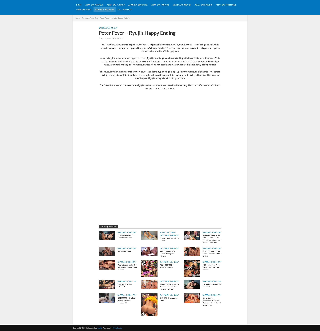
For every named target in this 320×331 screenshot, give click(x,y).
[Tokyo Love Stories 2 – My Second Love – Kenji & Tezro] (107, 264)
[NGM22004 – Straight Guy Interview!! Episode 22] (107, 297)
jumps (155, 58)
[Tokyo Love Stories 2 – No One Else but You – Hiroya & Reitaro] (149, 284)
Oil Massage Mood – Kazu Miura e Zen (126, 236)
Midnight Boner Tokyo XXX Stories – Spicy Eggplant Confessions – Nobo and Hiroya (212, 238)
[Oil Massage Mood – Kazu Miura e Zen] (107, 235)
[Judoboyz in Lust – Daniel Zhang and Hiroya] (149, 251)
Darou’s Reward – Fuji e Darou (169, 239)
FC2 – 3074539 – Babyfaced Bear (166, 266)
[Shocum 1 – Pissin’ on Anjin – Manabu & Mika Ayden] (192, 251)
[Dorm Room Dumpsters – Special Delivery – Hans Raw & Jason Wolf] (192, 297)
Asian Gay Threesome (226, 5)
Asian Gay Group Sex (138, 5)
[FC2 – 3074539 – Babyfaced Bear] (149, 268)
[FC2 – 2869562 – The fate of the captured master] (192, 268)
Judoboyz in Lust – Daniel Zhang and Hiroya (167, 253)
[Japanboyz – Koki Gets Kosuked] (192, 284)
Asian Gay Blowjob (116, 5)
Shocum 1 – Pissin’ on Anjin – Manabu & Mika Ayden (211, 253)
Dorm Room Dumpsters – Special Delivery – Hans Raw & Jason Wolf (211, 301)
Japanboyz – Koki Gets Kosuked (211, 285)
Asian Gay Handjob (160, 5)
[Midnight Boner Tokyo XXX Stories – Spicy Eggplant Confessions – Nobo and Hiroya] (192, 235)
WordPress (117, 328)
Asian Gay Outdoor (182, 5)
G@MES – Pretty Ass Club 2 (168, 299)
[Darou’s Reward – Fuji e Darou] (149, 235)
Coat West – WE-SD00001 (125, 285)
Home (79, 5)
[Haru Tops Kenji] (107, 251)
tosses (194, 85)
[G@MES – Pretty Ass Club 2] (149, 304)
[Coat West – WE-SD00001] (107, 284)
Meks (100, 328)
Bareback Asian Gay (104, 9)
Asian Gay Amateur (94, 5)
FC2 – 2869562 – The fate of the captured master (211, 267)
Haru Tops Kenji (124, 251)
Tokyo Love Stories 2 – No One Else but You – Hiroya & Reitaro (169, 286)
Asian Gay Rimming (203, 5)
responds (127, 71)
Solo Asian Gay (125, 9)
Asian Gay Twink (84, 9)
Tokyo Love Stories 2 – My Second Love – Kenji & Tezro (127, 267)
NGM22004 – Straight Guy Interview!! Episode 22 (127, 300)
